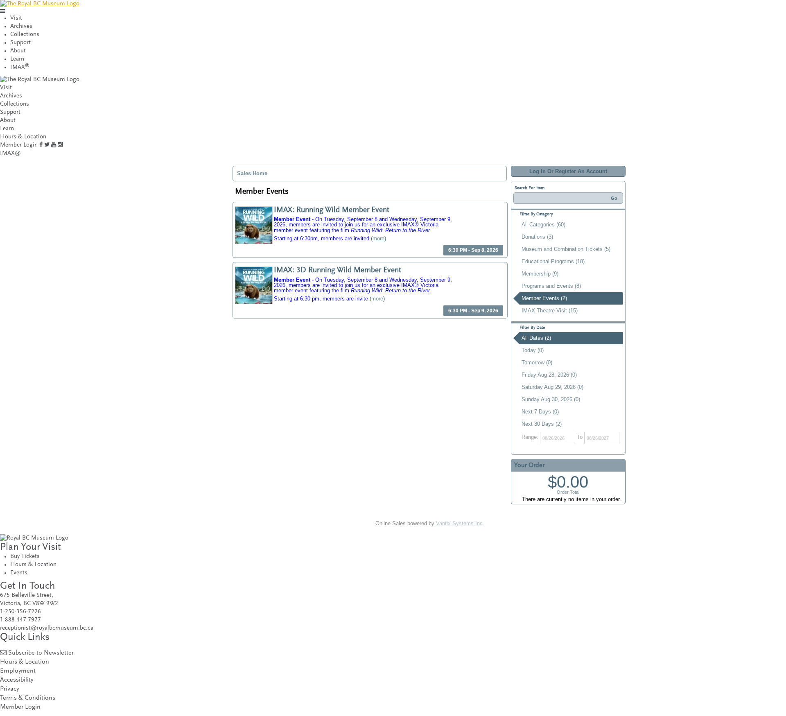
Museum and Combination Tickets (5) (566, 249)
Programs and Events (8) (551, 286)
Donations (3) (537, 237)
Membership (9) (540, 274)
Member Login (19, 145)
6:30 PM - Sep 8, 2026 (473, 250)
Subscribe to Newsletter (41, 653)
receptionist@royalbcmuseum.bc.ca (46, 628)
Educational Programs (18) (553, 261)
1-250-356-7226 (20, 612)
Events (18, 573)
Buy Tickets (25, 556)
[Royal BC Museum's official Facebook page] (41, 145)
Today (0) (533, 350)
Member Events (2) (544, 298)
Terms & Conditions (27, 698)
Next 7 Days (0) (540, 412)
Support (20, 43)
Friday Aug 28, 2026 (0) (549, 375)
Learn (17, 59)
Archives (21, 26)
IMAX (19, 67)
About (18, 51)
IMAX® (10, 153)
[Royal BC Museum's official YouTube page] (53, 145)
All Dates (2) (536, 338)
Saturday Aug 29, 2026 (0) (552, 387)
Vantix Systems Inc (459, 523)
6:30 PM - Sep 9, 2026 (473, 311)
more (378, 238)
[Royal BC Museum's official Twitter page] (47, 145)
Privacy (9, 689)
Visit (16, 18)
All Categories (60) (543, 224)
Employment (18, 671)
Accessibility (16, 680)
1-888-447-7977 (20, 620)
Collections (24, 35)
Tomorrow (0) (537, 362)
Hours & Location (23, 137)
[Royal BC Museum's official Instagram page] (60, 145)
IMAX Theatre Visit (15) (550, 310)
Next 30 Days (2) (542, 424)
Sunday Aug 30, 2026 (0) (551, 399)
